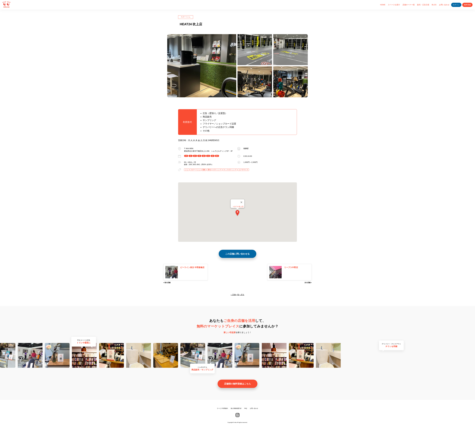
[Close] (241, 202)
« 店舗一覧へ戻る (237, 295)
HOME (382, 5)
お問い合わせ (444, 5)
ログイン (456, 5)
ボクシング (217, 170)
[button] (237, 213)
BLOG (434, 5)
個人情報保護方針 (236, 408)
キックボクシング (229, 170)
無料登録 (467, 5)
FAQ (245, 408)
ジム (186, 170)
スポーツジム (185, 17)
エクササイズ (243, 170)
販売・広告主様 (423, 5)
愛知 (209, 170)
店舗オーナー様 (409, 5)
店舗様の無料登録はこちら (237, 383)
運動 (203, 170)
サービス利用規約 (222, 408)
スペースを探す (394, 5)
